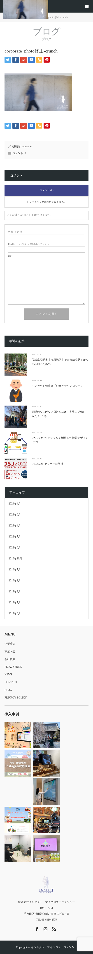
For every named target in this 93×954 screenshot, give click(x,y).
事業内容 (10, 651)
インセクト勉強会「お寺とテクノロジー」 (57, 385)
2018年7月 (15, 602)
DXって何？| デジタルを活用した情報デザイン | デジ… (60, 440)
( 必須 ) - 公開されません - (28, 244)
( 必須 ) (15, 232)
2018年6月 (15, 613)
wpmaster (27, 146)
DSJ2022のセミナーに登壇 (47, 463)
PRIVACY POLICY (16, 697)
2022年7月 (15, 536)
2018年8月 (15, 591)
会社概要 (10, 659)
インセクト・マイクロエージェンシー (54, 947)
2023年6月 (15, 514)
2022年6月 (15, 547)
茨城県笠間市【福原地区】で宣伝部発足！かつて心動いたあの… (60, 362)
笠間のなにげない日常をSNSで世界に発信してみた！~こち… (60, 414)
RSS (53, 928)
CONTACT (11, 682)
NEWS (8, 674)
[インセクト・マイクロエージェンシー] (46, 884)
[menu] (86, 6)
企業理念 (10, 643)
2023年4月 (15, 525)
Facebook (36, 928)
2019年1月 (15, 580)
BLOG (8, 690)
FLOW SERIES (13, 666)
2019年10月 (15, 558)
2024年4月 (15, 503)
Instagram (45, 928)
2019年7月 (15, 569)
